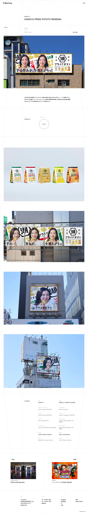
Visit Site (75, 32)
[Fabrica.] (7, 3)
